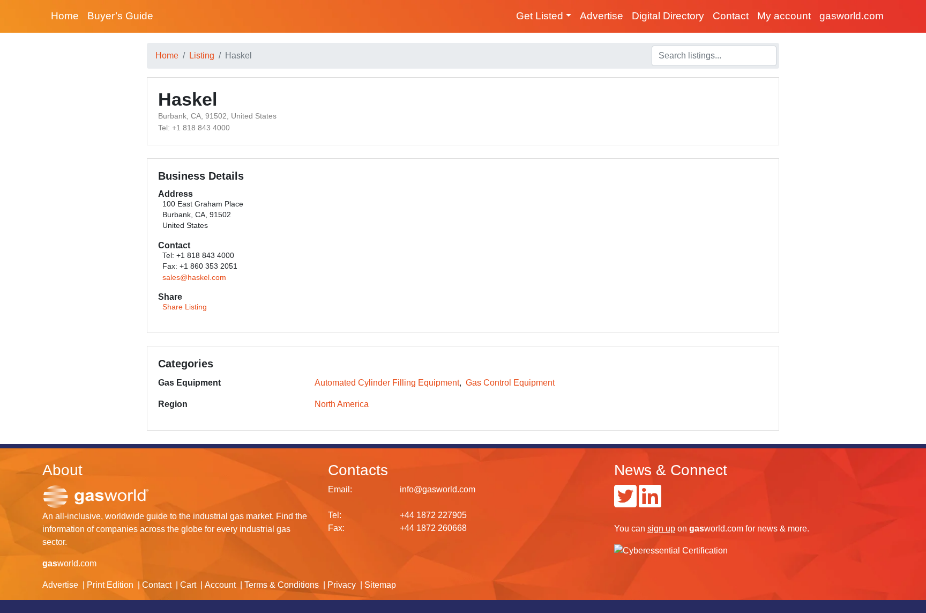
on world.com (695, 528)
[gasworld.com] (96, 496)
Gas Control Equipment (510, 382)
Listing (201, 55)
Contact (731, 15)
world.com (69, 563)
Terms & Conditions (281, 584)
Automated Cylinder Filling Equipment (387, 382)
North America (342, 404)
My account (784, 15)
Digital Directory (668, 15)
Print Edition (110, 584)
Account (220, 584)
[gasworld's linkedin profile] (650, 502)
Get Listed (539, 15)
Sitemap (380, 584)
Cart (188, 584)
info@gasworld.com (437, 489)
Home (65, 15)
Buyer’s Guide (120, 15)
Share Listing (184, 307)
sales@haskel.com (194, 278)
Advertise (601, 15)
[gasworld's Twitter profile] (625, 502)
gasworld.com (851, 15)
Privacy (341, 584)
